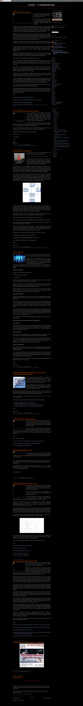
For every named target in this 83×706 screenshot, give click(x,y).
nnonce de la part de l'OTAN (36, 152)
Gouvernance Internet (55, 84)
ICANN (53, 86)
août (55, 117)
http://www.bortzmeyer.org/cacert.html (19, 548)
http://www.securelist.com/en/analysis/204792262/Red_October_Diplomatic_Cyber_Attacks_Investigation (31, 624)
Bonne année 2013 (18, 677)
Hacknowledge (34, 461)
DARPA (53, 70)
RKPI (31, 47)
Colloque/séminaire (21, 478)
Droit (52, 77)
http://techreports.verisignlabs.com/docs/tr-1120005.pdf (23, 102)
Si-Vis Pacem (43, 384)
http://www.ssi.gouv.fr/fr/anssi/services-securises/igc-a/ (22, 545)
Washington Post (16, 134)
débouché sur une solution (27, 49)
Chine (53, 61)
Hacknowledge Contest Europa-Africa (23, 450)
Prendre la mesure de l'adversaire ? (22, 151)
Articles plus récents (16, 697)
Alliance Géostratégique (57, 50)
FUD (43, 263)
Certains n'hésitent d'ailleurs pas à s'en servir (23, 505)
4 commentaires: (26, 366)
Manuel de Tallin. (46, 429)
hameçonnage (40, 504)
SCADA (53, 100)
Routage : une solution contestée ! (22, 12)
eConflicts (55, 42)
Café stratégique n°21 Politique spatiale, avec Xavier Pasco (28, 642)
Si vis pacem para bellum (58, 46)
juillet (55, 119)
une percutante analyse (46, 160)
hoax (40, 266)
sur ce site (42, 465)
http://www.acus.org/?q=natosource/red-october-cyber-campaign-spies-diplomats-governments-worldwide (31, 627)
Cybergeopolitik (16, 136)
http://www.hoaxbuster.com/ (28, 348)
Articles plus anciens (47, 697)
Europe (53, 79)
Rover (37, 53)
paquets (38, 26)
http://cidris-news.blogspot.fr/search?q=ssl (20, 553)
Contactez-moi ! (55, 32)
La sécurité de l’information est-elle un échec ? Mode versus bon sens (25, 403)
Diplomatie (54, 74)
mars (55, 125)
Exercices (53, 81)
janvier (55, 128)
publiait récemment (33, 158)
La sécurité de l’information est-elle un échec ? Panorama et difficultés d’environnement (28, 404)
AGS (18, 413)
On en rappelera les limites (45, 581)
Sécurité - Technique (37, 247)
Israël (53, 92)
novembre (56, 114)
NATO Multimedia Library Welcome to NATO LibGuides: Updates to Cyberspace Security (60, 52)
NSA (52, 95)
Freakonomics (22, 171)
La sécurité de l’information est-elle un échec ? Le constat (23, 402)
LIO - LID (18, 247)
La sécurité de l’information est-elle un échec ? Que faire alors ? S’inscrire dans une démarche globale (29, 373)
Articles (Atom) (20, 700)
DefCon (17, 463)
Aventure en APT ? (18, 253)
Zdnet (14, 139)
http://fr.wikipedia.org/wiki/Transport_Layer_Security (22, 550)
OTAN (53, 97)
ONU (53, 96)
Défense (34, 145)
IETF (53, 88)
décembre (56, 112)
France (27, 425)
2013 (54, 111)
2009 (54, 156)
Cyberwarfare (54, 67)
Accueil (31, 697)
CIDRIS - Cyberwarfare (41, 5)
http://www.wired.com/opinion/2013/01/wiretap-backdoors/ (23, 629)
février (55, 127)
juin (55, 120)
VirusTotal (20, 338)
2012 (54, 151)
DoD (37, 145)
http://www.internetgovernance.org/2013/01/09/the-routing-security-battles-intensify (27, 99)
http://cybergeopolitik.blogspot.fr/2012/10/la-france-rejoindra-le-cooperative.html (27, 443)
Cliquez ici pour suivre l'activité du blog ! (59, 37)
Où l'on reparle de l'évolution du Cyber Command (26, 111)
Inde (52, 89)
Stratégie (44, 247)
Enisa (53, 78)
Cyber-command (20, 145)
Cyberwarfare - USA (28, 145)
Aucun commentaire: (27, 144)
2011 (54, 153)
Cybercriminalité (54, 66)
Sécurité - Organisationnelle (27, 247)
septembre (56, 116)
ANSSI (18, 555)
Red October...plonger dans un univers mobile (25, 561)
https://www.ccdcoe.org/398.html (18, 438)
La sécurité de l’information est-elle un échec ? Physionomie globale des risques (27, 406)
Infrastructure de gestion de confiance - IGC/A (25, 483)
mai (55, 122)
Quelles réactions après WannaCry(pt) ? (59, 47)
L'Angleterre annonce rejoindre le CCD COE (24, 419)
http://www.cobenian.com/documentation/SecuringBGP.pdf (23, 97)
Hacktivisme (54, 85)
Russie (53, 99)
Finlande (53, 82)
